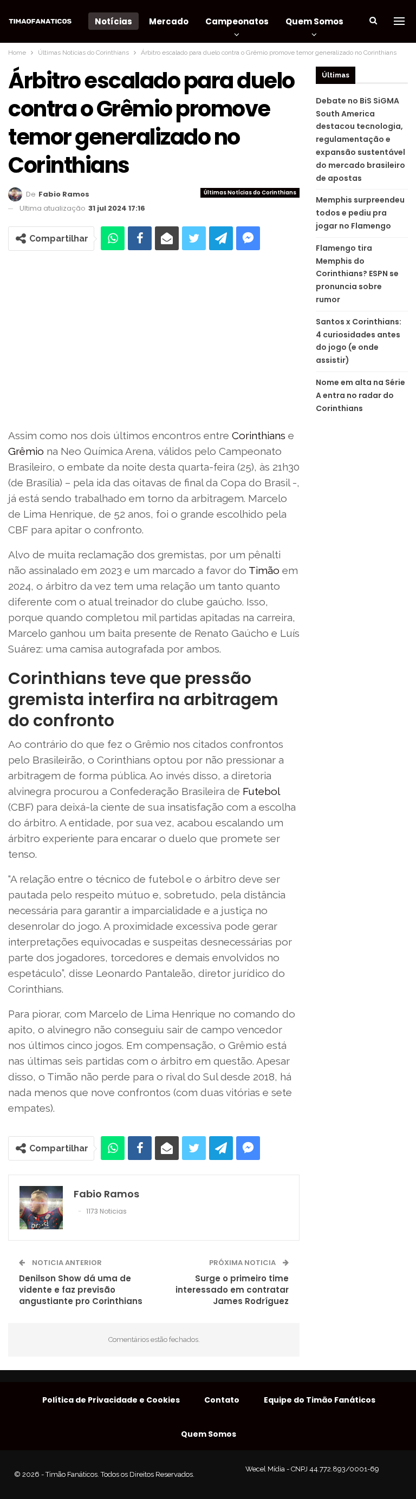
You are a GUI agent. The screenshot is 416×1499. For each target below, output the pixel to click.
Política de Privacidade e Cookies (111, 1399)
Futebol (261, 791)
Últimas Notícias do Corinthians (250, 192)
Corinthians (258, 435)
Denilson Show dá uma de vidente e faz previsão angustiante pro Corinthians (80, 1290)
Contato (221, 1399)
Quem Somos (314, 21)
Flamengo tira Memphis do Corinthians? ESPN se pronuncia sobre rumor (357, 274)
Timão (264, 570)
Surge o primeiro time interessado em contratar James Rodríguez (232, 1290)
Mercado (168, 21)
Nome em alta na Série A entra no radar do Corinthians (360, 395)
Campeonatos (237, 21)
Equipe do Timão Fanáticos (319, 1399)
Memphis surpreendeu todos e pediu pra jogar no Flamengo (360, 212)
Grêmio (26, 451)
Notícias (113, 21)
